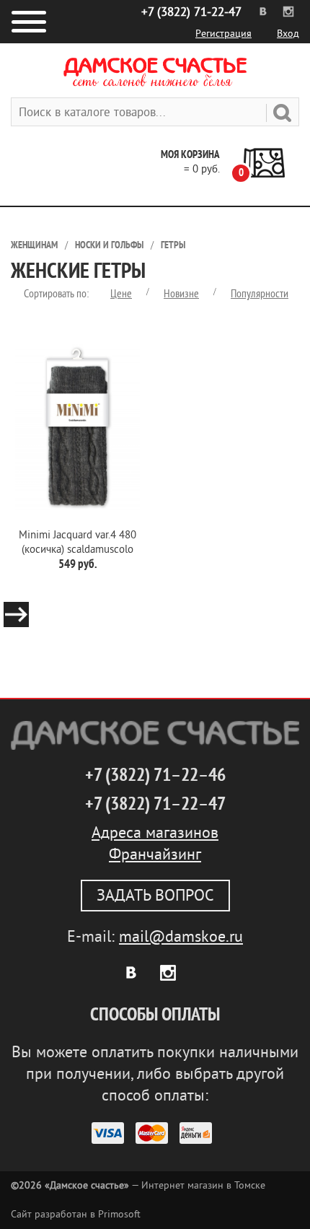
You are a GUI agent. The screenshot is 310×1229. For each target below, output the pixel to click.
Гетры (173, 245)
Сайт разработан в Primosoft (76, 1214)
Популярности (259, 293)
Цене (121, 293)
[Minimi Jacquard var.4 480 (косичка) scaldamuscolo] (77, 427)
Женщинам (34, 245)
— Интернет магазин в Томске (138, 1185)
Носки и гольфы (109, 245)
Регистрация (223, 33)
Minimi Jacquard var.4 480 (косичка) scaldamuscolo (77, 542)
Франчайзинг (155, 854)
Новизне (181, 293)
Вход (288, 33)
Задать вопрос (155, 895)
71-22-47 (191, 12)
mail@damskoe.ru (181, 936)
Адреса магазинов (155, 832)
